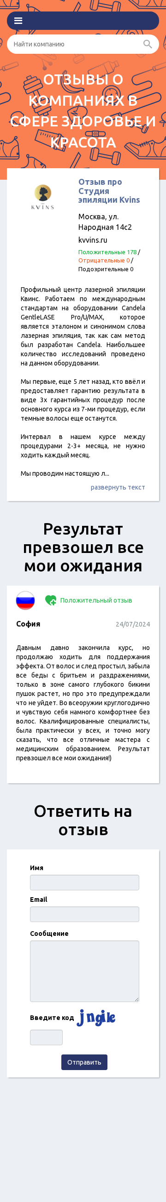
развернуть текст (118, 487)
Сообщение (49, 933)
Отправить (84, 1062)
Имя (36, 868)
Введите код (52, 1017)
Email (38, 899)
